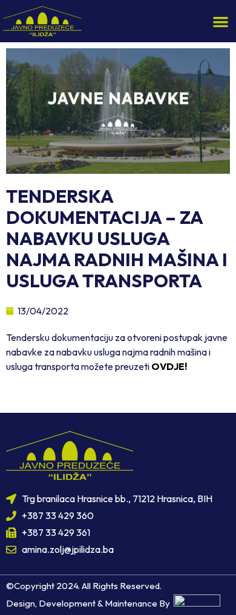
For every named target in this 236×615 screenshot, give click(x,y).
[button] (221, 21)
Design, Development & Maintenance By (90, 603)
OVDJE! (169, 366)
